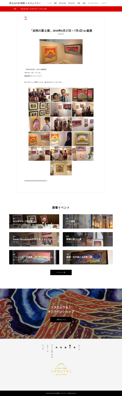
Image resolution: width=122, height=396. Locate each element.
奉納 (84, 3)
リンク (43, 346)
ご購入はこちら (61, 319)
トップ (49, 3)
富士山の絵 (62, 3)
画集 (79, 3)
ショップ (103, 3)
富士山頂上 (71, 3)
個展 (55, 3)
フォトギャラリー (93, 3)
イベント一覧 (61, 272)
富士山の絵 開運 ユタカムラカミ (25, 3)
